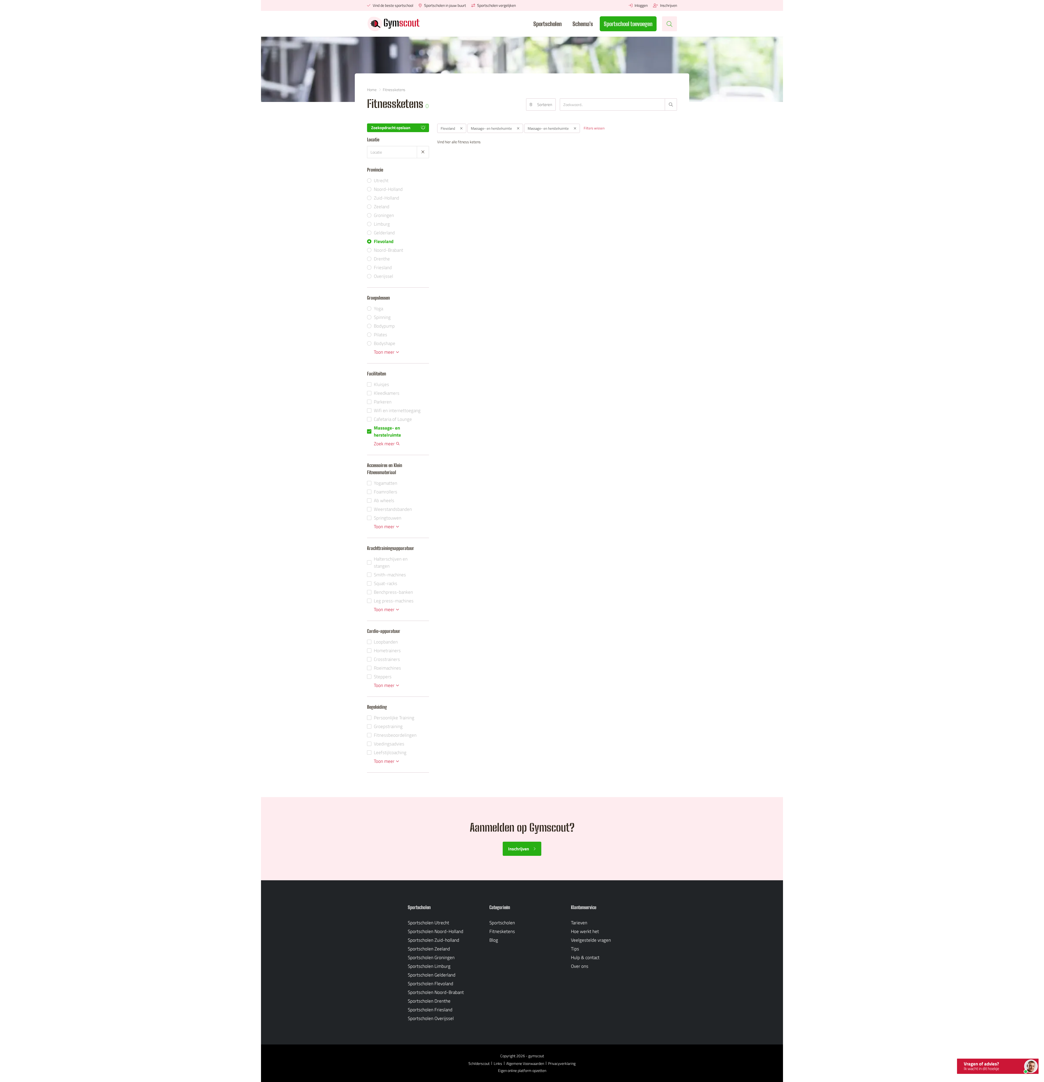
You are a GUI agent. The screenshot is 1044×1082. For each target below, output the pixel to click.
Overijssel (383, 276)
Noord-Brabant (388, 250)
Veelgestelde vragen (591, 940)
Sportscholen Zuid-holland (433, 940)
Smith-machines (390, 574)
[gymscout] (393, 23)
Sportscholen (547, 23)
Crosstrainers (387, 659)
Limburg (382, 224)
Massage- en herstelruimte (387, 431)
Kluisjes (381, 384)
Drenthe (382, 258)
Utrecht (381, 180)
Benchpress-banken (393, 592)
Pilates (380, 334)
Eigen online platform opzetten (522, 1070)
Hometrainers (387, 650)
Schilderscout (479, 1063)
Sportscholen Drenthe (429, 1001)
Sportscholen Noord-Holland (435, 931)
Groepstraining (388, 726)
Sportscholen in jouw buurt (444, 5)
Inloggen (641, 5)
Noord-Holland (388, 189)
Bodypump (384, 325)
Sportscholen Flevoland (430, 983)
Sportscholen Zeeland (429, 948)
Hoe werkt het (585, 931)
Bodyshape (384, 343)
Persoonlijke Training (394, 717)
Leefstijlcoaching (390, 752)
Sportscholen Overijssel (431, 1018)
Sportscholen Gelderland (431, 974)
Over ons (579, 966)
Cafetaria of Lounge (393, 419)
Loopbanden (386, 641)
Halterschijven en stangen (391, 562)
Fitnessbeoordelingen (395, 735)
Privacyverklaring (562, 1063)
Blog (493, 940)
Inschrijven (668, 5)
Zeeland (381, 206)
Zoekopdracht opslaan (390, 128)
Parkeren (382, 401)
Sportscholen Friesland (430, 1009)
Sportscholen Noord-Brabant (436, 992)
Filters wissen (594, 128)
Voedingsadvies (389, 743)
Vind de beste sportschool (392, 5)
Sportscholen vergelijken (496, 5)
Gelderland (384, 232)
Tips (575, 948)
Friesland (383, 267)
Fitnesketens (502, 931)
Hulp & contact (585, 957)
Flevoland (383, 241)
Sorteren (544, 104)
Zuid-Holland (386, 197)
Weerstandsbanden (393, 509)
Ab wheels (384, 500)
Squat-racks (385, 583)
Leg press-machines (394, 600)
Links (498, 1063)
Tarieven (579, 922)
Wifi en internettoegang (397, 410)
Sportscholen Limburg (429, 966)
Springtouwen (387, 517)
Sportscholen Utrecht (428, 922)
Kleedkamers (386, 393)
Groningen (384, 215)
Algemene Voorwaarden (525, 1063)
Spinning (382, 317)
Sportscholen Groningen (431, 957)
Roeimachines (387, 667)
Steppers (382, 676)
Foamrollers (385, 491)
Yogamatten (385, 483)
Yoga (378, 308)
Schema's (583, 23)
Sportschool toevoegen (628, 23)
